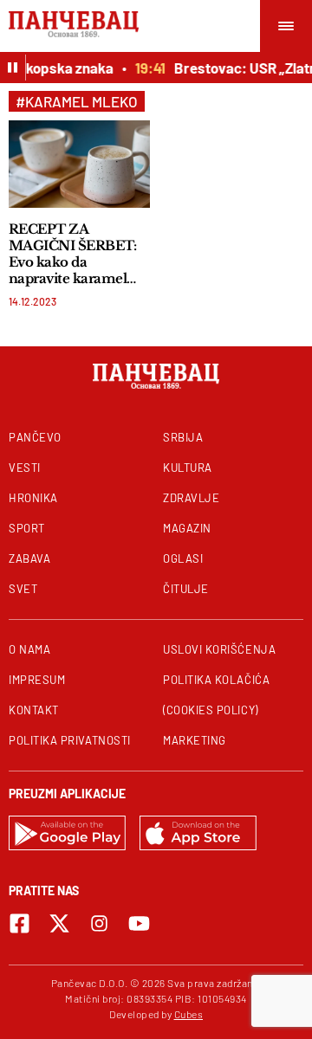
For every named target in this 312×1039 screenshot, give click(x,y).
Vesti (25, 467)
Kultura (187, 467)
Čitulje (186, 589)
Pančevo (35, 437)
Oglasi (183, 558)
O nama (29, 649)
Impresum (37, 680)
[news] (79, 164)
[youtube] (139, 923)
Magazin (187, 528)
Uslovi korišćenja (219, 649)
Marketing (194, 740)
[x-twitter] (59, 923)
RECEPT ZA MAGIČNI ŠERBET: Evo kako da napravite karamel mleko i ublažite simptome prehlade (72, 254)
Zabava (29, 558)
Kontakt (34, 710)
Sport (27, 528)
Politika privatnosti (70, 740)
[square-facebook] (19, 923)
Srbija (183, 437)
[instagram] (99, 923)
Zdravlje (191, 498)
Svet (23, 589)
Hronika (33, 498)
